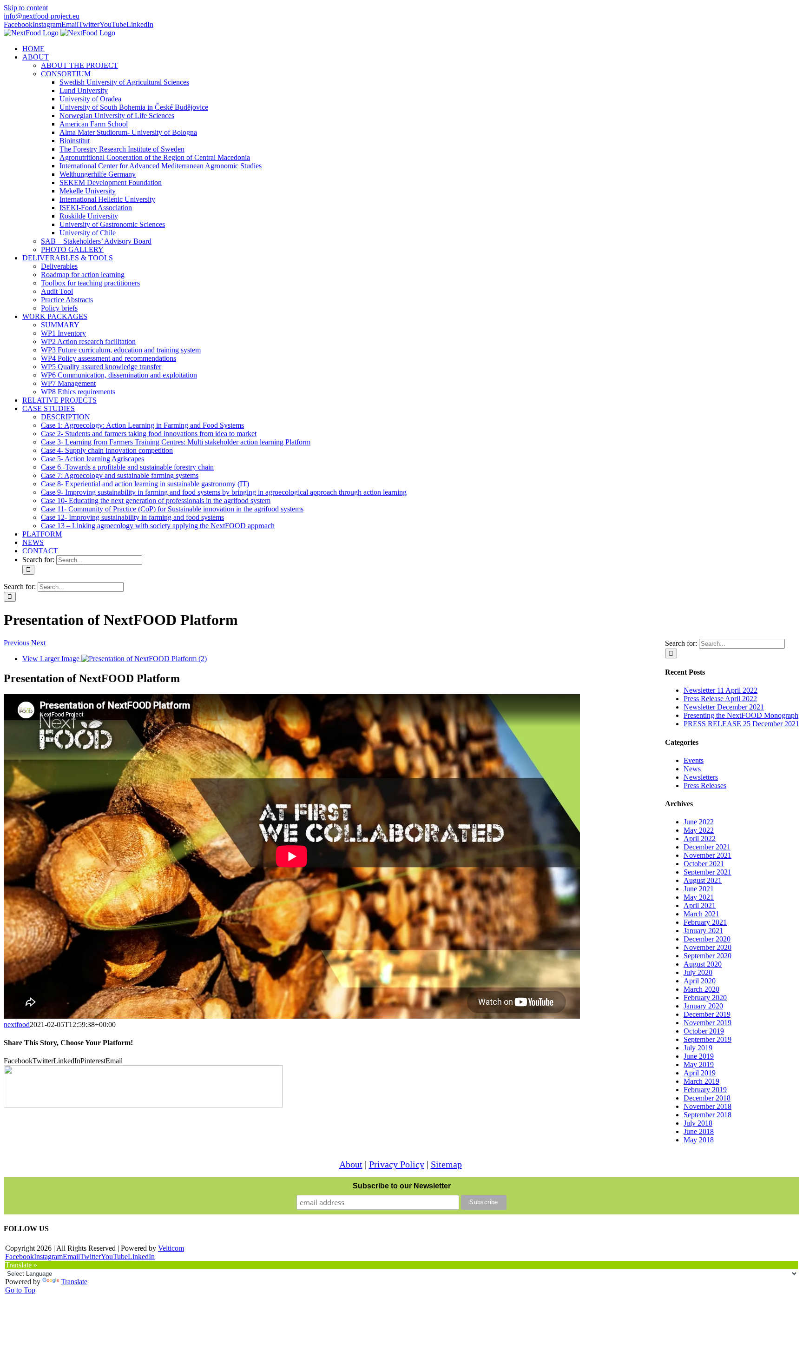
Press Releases (705, 785)
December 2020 (707, 939)
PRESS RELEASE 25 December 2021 (741, 724)
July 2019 (698, 1048)
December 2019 (707, 1014)
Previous (16, 643)
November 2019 (707, 1023)
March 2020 (701, 989)
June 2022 (699, 822)
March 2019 (701, 1081)
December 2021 (707, 847)
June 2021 (699, 889)
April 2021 (700, 905)
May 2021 (699, 897)
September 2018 (707, 1115)
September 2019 (707, 1039)
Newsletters (701, 777)
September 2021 (707, 872)
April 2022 (700, 838)
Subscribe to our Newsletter (402, 1186)
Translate (74, 1282)
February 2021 (705, 922)
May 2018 (699, 1140)
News (692, 769)
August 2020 (703, 964)
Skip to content (26, 8)
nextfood (17, 1024)
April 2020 (700, 981)
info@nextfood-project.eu (41, 16)
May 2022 (699, 830)
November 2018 (707, 1106)
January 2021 (703, 931)
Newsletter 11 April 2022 (720, 690)
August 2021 (703, 880)
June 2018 (699, 1131)
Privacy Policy (396, 1164)
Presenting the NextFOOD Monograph (741, 715)
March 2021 (701, 914)
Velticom (171, 1248)
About (350, 1164)
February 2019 (705, 1090)
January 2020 (703, 1006)
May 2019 (699, 1064)
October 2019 (704, 1031)
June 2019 (699, 1056)
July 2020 (698, 972)
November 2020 (707, 947)
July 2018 (698, 1123)
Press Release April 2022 (720, 699)
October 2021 (704, 864)
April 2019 (700, 1073)
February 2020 (705, 997)
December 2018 (707, 1098)
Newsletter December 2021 (724, 707)
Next (38, 643)
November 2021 (707, 855)
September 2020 (707, 956)
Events (694, 760)
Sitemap (446, 1164)
